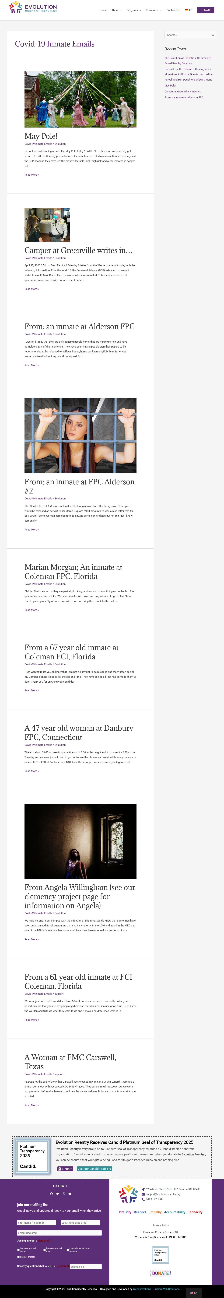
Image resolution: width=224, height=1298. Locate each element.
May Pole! (41, 136)
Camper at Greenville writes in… (78, 250)
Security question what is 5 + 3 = (43, 1266)
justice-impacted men (54, 1250)
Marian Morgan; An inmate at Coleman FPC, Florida (73, 571)
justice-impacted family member (80, 1250)
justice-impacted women (28, 1250)
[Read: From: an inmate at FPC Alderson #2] (80, 435)
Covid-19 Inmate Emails (38, 143)
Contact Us (173, 10)
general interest (27, 1257)
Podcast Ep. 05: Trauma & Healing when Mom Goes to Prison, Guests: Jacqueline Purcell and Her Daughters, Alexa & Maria (188, 74)
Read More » (31, 174)
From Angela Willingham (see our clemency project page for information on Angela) (79, 896)
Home (103, 10)
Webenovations (142, 1289)
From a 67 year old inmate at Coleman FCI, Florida (71, 652)
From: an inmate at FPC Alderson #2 (79, 486)
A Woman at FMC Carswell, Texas (70, 1061)
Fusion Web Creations (167, 1289)
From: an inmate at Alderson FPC (79, 326)
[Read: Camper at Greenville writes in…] (47, 224)
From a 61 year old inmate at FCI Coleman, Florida (78, 981)
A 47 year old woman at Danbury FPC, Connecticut (79, 732)
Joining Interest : (33, 1240)
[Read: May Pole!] (80, 99)
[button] (205, 10)
